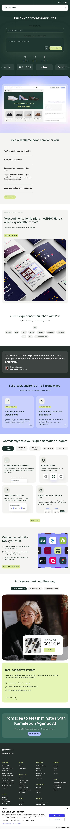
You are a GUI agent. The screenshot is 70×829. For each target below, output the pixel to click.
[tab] (18, 151)
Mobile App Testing (7, 773)
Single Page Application (8, 783)
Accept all (57, 816)
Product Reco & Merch (7, 775)
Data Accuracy (5, 778)
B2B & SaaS (22, 792)
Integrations (5, 788)
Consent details (6, 823)
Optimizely (39, 787)
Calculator (38, 775)
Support (56, 773)
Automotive (22, 785)
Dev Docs (38, 770)
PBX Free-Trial (5, 770)
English (4, 808)
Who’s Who (39, 778)
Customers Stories (41, 765)
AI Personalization (6, 785)
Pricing (21, 765)
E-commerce (22, 782)
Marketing (21, 802)
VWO (37, 790)
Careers (56, 768)
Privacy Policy (57, 785)
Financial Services (23, 780)
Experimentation (6, 765)
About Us (56, 765)
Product (21, 804)
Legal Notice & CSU (58, 787)
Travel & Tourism (23, 787)
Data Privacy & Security (8, 780)
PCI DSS (56, 790)
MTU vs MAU (22, 768)
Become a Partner (40, 804)
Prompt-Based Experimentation (6, 800)
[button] (65, 1)
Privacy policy (17, 823)
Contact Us (56, 770)
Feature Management (7, 768)
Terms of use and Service (60, 782)
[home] (10, 7)
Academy (38, 768)
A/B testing (5, 797)
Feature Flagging (6, 803)
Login (59, 2)
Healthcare (22, 777)
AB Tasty (38, 792)
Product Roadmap (40, 773)
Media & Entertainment (24, 790)
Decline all (57, 819)
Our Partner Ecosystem (42, 802)
